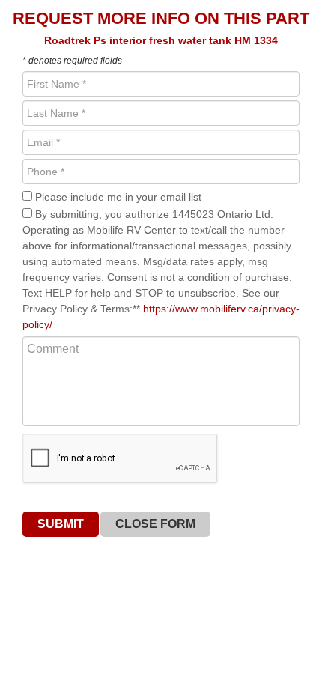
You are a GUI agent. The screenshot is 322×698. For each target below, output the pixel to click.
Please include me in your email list (116, 197)
